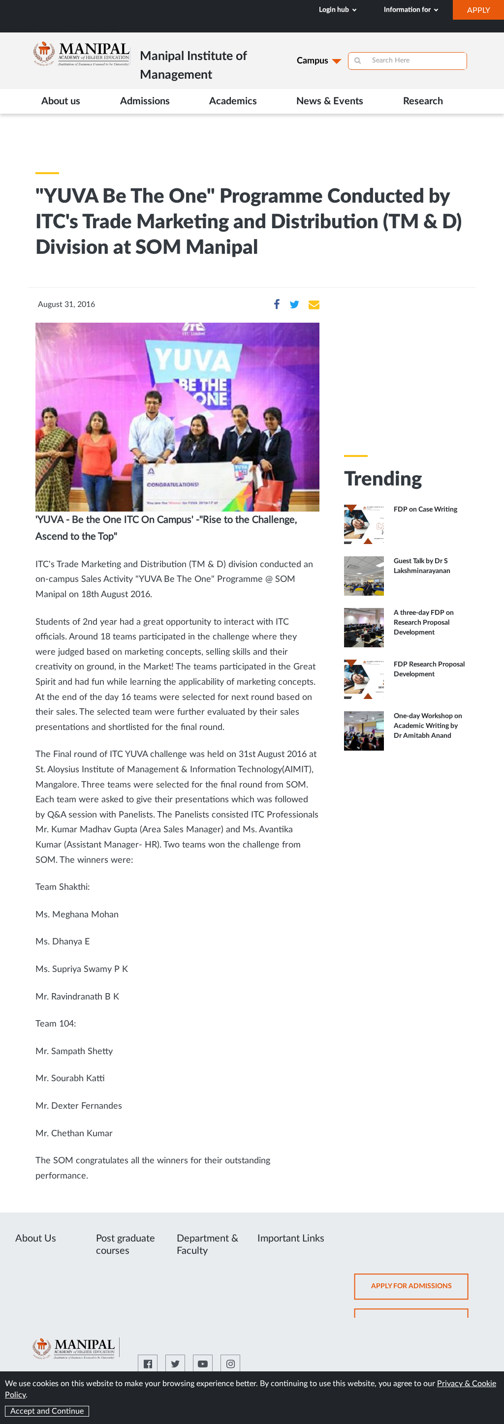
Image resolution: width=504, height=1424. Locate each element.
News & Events (329, 101)
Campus (312, 61)
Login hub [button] (334, 9)
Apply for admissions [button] (420, 1291)
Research (423, 101)
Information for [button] (408, 9)
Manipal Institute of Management (58, 27)
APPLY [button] (485, 13)
